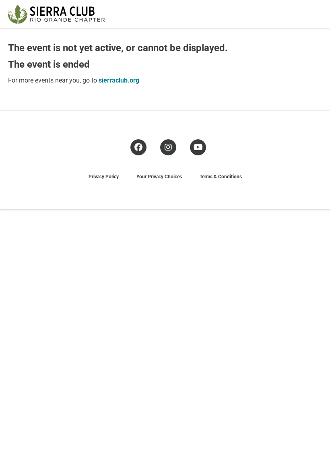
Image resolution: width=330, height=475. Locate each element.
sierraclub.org (119, 80)
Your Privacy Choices (159, 176)
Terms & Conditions (221, 176)
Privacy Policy (104, 176)
